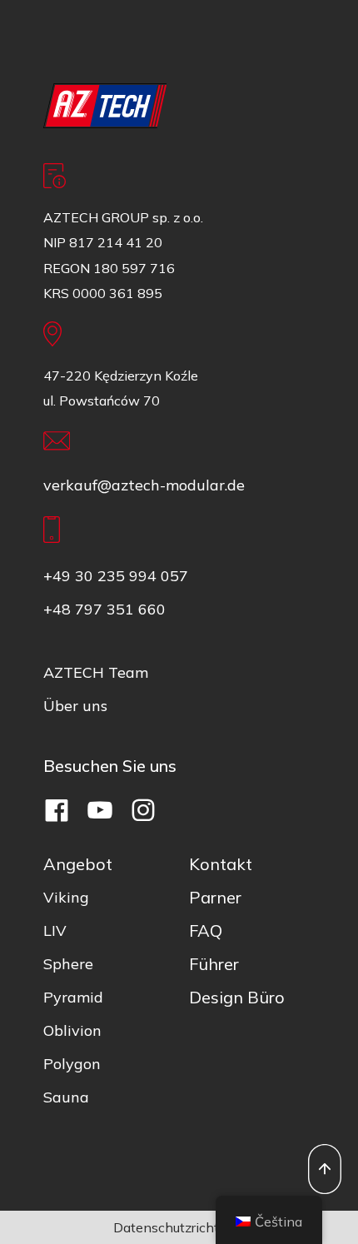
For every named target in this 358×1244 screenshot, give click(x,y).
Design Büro (237, 997)
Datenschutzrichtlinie (179, 1227)
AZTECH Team (95, 672)
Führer (214, 963)
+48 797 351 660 (104, 609)
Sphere (68, 963)
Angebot (77, 863)
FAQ (205, 930)
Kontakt (220, 863)
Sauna (66, 1097)
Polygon (72, 1063)
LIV (55, 930)
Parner (215, 897)
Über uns (75, 705)
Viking (66, 897)
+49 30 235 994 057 (115, 575)
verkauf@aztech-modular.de (144, 485)
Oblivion (72, 1030)
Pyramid (73, 997)
